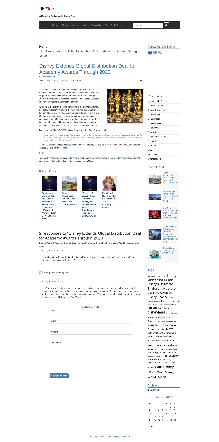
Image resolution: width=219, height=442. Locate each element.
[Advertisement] (109, 35)
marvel (151, 349)
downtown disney (164, 336)
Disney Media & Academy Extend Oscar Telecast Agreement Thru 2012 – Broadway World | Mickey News (89, 243)
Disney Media (154, 119)
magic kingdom (165, 345)
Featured (152, 141)
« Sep (150, 426)
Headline (152, 145)
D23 (156, 276)
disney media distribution (50, 161)
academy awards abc (75, 158)
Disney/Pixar (162, 289)
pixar (164, 356)
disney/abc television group (75, 161)
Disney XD (152, 336)
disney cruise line (170, 301)
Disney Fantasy (163, 305)
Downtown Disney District (157, 341)
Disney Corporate (155, 106)
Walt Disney (159, 363)
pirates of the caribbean (155, 356)
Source (42, 153)
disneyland (156, 312)
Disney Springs (154, 132)
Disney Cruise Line (156, 110)
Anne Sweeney (93, 158)
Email (54, 321)
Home (43, 46)
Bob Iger (151, 276)
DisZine (108, 437)
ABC (46, 158)
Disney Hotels (154, 114)
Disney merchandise (162, 322)
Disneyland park (153, 317)
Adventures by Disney (157, 101)
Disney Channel (158, 297)
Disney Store (160, 333)
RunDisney (173, 356)
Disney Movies (154, 123)
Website (54, 332)
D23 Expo (161, 276)
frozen (150, 346)
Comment (56, 343)
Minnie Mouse (171, 353)
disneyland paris (171, 313)
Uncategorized (154, 159)
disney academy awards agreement (124, 158)
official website (60, 148)
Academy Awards (79, 96)
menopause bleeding (54, 272)
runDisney (152, 154)
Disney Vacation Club (157, 137)
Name (54, 310)
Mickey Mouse (158, 352)
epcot (171, 340)
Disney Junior (163, 308)
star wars (152, 359)
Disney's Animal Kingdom (160, 280)
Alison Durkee (48, 76)
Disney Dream (152, 305)
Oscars (91, 161)
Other (150, 150)
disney (171, 276)
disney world (171, 333)
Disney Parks (154, 128)
